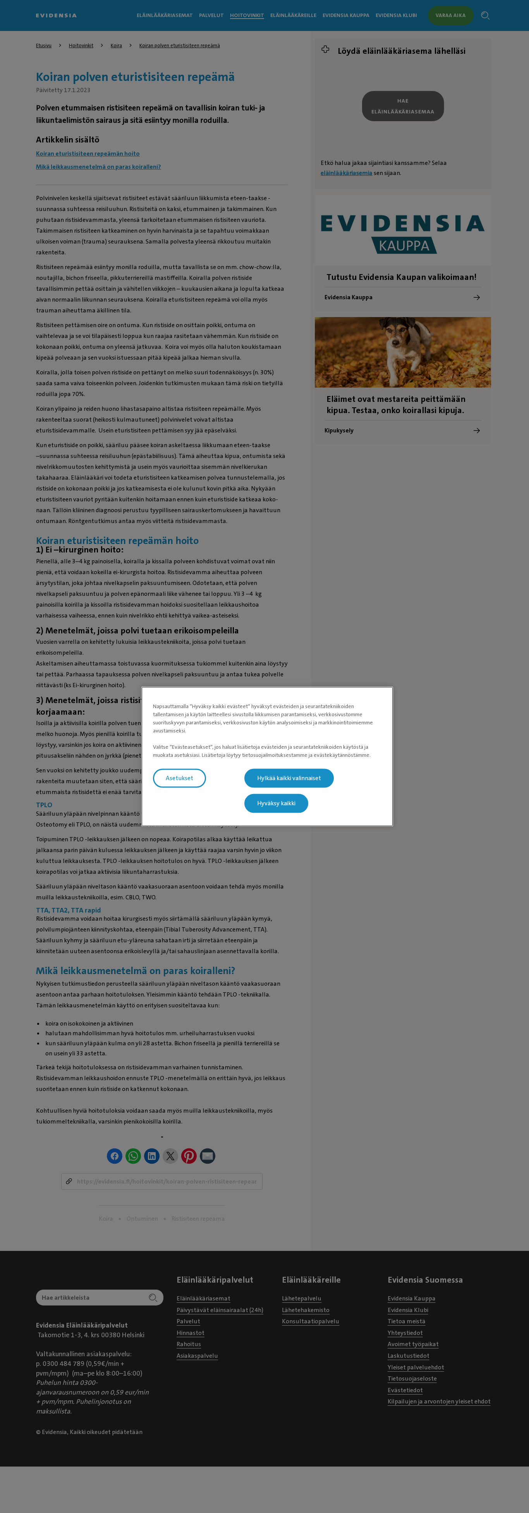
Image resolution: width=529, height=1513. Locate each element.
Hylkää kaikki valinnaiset (289, 778)
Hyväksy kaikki (276, 803)
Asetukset (179, 778)
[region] (267, 757)
